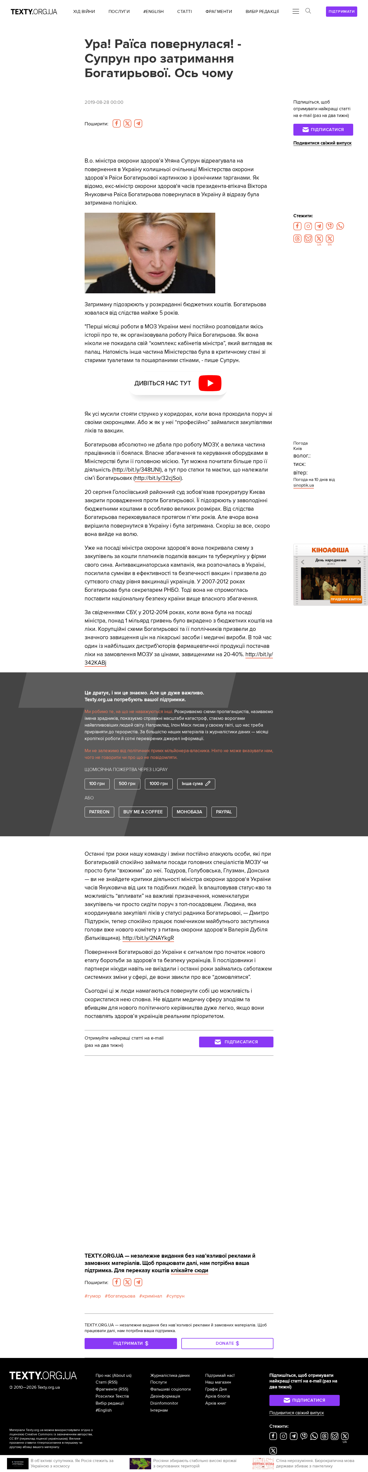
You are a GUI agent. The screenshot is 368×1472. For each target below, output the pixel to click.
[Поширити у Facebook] (117, 123)
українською (57, 1439)
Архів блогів (217, 1396)
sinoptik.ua (303, 485)
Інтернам (159, 1410)
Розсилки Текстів (112, 1396)
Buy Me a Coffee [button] (143, 812)
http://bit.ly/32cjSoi (157, 478)
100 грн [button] (97, 783)
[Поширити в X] (127, 123)
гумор (94, 1296)
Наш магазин (218, 1382)
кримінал (152, 1296)
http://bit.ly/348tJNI (136, 469)
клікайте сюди (189, 1270)
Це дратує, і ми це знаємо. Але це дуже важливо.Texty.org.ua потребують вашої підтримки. (144, 696)
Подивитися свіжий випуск (322, 143)
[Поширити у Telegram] (138, 123)
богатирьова (121, 1296)
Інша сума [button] (192, 783)
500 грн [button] (127, 783)
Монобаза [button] (189, 812)
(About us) (121, 1375)
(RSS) (112, 1382)
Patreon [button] (99, 812)
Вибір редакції (110, 1403)
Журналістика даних (170, 1375)
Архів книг (215, 1403)
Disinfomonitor (164, 1403)
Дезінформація (165, 1396)
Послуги (158, 1382)
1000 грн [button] (159, 783)
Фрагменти (106, 1389)
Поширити (96, 124)
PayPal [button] (224, 812)
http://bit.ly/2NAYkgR (148, 938)
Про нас (103, 1375)
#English (104, 1410)
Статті (101, 1382)
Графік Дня (216, 1389)
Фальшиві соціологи (170, 1389)
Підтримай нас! (220, 1375)
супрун (177, 1296)
